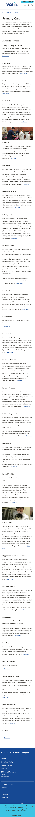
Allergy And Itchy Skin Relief (12, 46)
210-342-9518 (8, 765)
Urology (5, 730)
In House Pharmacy (8, 388)
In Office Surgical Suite (10, 414)
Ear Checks (6, 165)
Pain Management (8, 586)
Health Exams (7, 316)
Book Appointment (27, 1)
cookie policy (23, 809)
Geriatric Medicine (8, 291)
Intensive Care (7, 443)
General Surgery (8, 245)
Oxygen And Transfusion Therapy (13, 556)
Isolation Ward (7, 522)
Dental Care (6, 81)
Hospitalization (7, 334)
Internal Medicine (8, 474)
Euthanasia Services (9, 191)
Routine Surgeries (8, 661)
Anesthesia (6, 63)
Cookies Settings (16, 815)
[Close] (32, 806)
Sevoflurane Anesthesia (10, 676)
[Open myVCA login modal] (25, 5)
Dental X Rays (7, 101)
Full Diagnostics (7, 215)
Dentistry (5, 142)
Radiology (5, 643)
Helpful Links (5, 797)
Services (9, 12)
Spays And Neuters (9, 704)
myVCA (3, 791)
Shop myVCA (5, 794)
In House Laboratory (9, 360)
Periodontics (6, 617)
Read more (5, 56)
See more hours (5, 776)
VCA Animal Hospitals (7, 784)
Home (2, 12)
